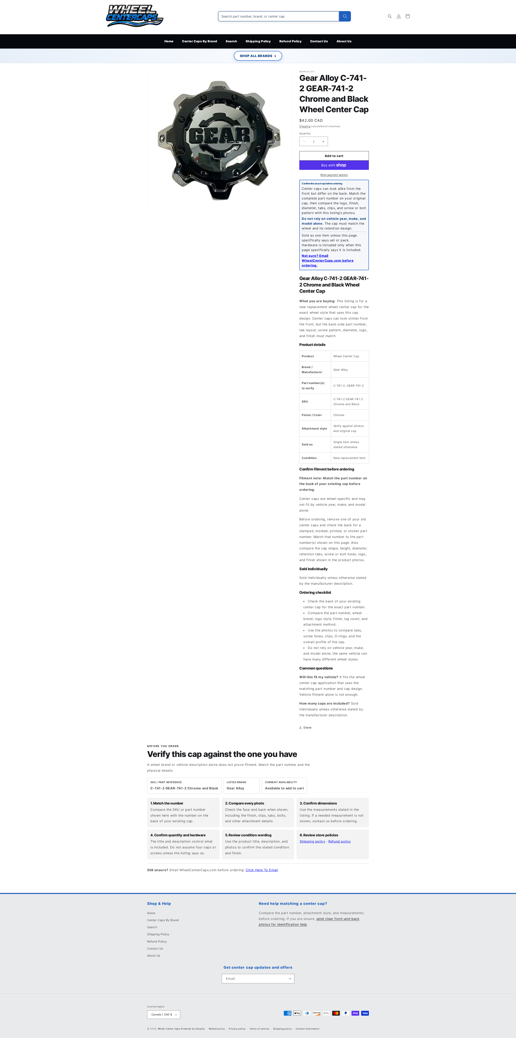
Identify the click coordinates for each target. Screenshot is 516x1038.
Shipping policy (312, 841)
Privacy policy (237, 1028)
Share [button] (307, 727)
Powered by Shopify (193, 1028)
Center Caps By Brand (163, 920)
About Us (153, 955)
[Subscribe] (289, 978)
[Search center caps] (345, 16)
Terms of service (259, 1028)
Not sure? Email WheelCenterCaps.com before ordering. (328, 260)
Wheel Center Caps (169, 1028)
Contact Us (155, 948)
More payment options (334, 174)
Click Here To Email (262, 870)
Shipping (304, 126)
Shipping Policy (158, 934)
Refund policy (339, 841)
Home (151, 913)
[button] (389, 16)
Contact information (307, 1028)
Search (152, 927)
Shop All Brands (256, 56)
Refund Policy (157, 941)
